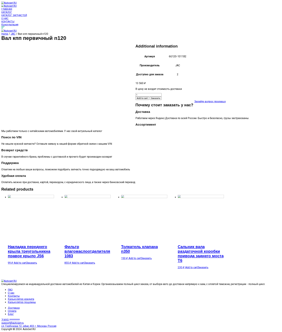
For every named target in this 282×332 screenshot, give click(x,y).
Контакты (7, 21)
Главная (6, 9)
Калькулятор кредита (21, 299)
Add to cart (142, 98)
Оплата (12, 311)
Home (4, 33)
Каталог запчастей (14, 15)
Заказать (155, 98)
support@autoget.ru (12, 322)
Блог (11, 314)
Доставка (14, 307)
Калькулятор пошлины (22, 302)
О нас (4, 18)
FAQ (10, 289)
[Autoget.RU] (9, 2)
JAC (13, 33)
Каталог (6, 12)
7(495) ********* (10, 319)
